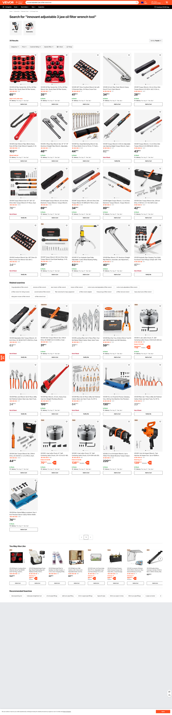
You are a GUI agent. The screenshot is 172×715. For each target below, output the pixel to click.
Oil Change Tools (34, 11)
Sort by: (153, 40)
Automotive (16, 11)
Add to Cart (23, 104)
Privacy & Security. (67, 711)
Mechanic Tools (24, 11)
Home (10, 11)
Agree (163, 711)
